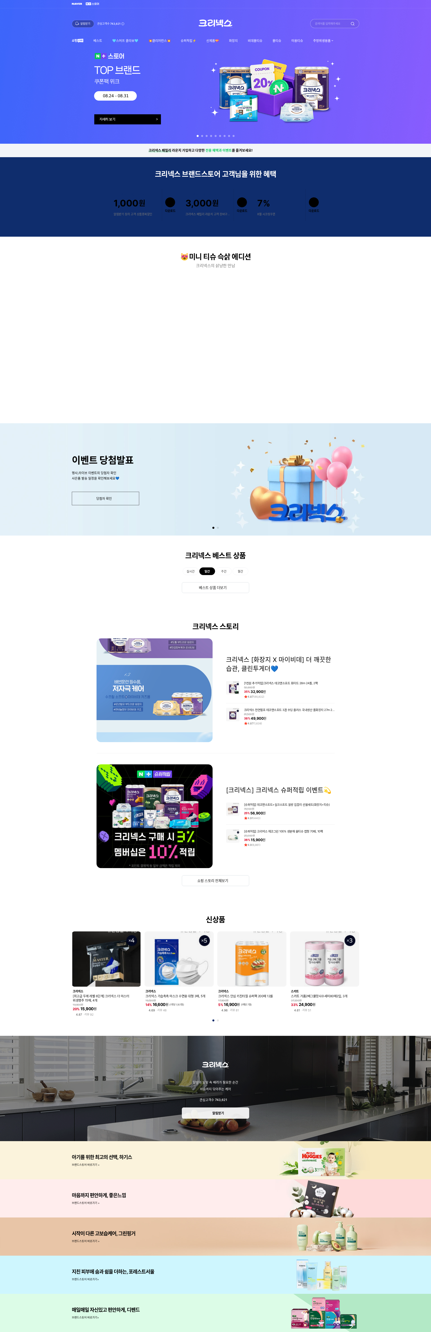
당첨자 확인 (104, 498)
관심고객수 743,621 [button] (109, 23)
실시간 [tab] (191, 571)
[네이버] (77, 4)
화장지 (233, 40)
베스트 (97, 40)
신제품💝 (212, 40)
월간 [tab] (240, 571)
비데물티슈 (255, 40)
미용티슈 (297, 40)
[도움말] (229, 1100)
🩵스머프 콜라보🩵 (125, 40)
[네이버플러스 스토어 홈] (92, 4)
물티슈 (277, 40)
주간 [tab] (223, 571)
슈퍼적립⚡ (188, 40)
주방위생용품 (319, 41)
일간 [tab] (207, 571)
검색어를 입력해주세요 (327, 23)
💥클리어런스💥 (159, 40)
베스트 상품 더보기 (212, 587)
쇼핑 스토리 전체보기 (212, 880)
